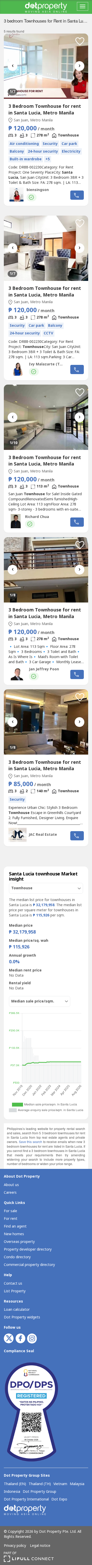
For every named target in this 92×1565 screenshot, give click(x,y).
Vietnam (60, 1484)
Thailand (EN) (15, 1484)
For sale (10, 1211)
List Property (15, 1291)
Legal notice (40, 1545)
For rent (10, 1218)
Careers (10, 1192)
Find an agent (15, 1226)
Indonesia (12, 1491)
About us (11, 1185)
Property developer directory (28, 1249)
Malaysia (77, 1484)
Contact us (13, 1283)
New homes (14, 1234)
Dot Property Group (39, 1491)
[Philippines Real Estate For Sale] (46, 6)
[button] (79, 41)
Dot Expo (59, 1499)
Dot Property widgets (22, 1317)
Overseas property (19, 1241)
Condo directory (17, 1257)
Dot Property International (26, 1499)
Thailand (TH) (40, 1484)
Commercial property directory (29, 1264)
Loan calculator (17, 1309)
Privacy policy (15, 1545)
